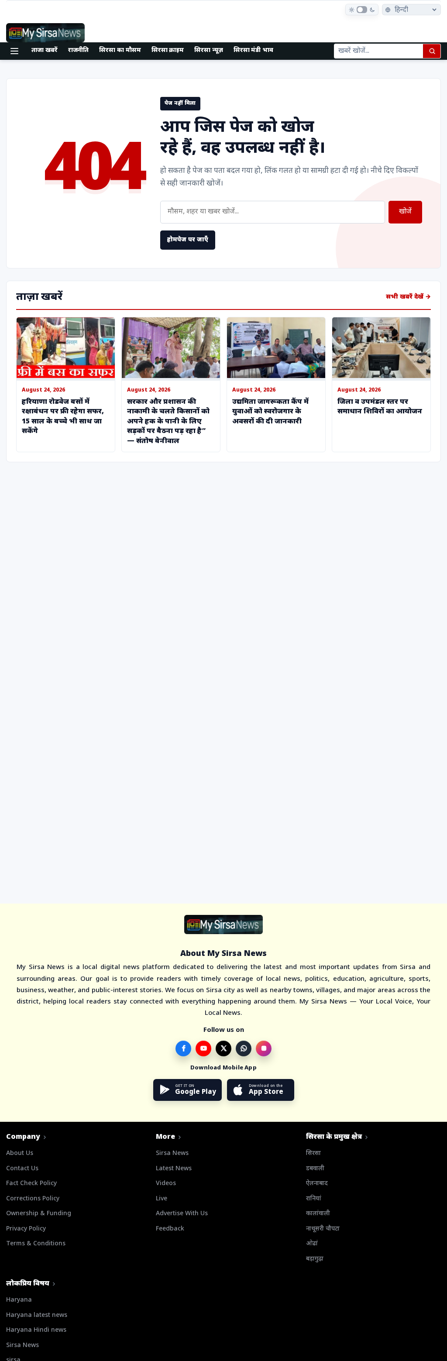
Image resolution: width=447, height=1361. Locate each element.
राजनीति (78, 50)
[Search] (431, 51)
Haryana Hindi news (36, 1330)
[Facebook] (183, 1048)
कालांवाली (318, 1214)
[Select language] (411, 9)
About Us (19, 1153)
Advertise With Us (182, 1214)
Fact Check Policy (31, 1183)
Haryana (19, 1300)
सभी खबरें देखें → (408, 297)
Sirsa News (172, 1153)
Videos (166, 1183)
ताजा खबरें (44, 50)
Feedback (170, 1229)
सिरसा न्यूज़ (208, 50)
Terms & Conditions (35, 1244)
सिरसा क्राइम (167, 50)
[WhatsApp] (243, 1048)
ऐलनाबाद (317, 1183)
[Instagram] (264, 1048)
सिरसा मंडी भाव (253, 50)
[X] (223, 1048)
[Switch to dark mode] (361, 9)
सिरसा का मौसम (120, 50)
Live (161, 1199)
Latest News (174, 1169)
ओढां (312, 1244)
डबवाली (315, 1169)
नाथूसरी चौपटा (323, 1229)
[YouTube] (203, 1048)
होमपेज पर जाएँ (187, 240)
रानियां (313, 1199)
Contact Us (22, 1169)
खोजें (405, 212)
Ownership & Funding (38, 1214)
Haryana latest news (36, 1315)
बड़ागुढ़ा (314, 1259)
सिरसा (313, 1153)
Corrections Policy (32, 1199)
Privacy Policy (26, 1229)
